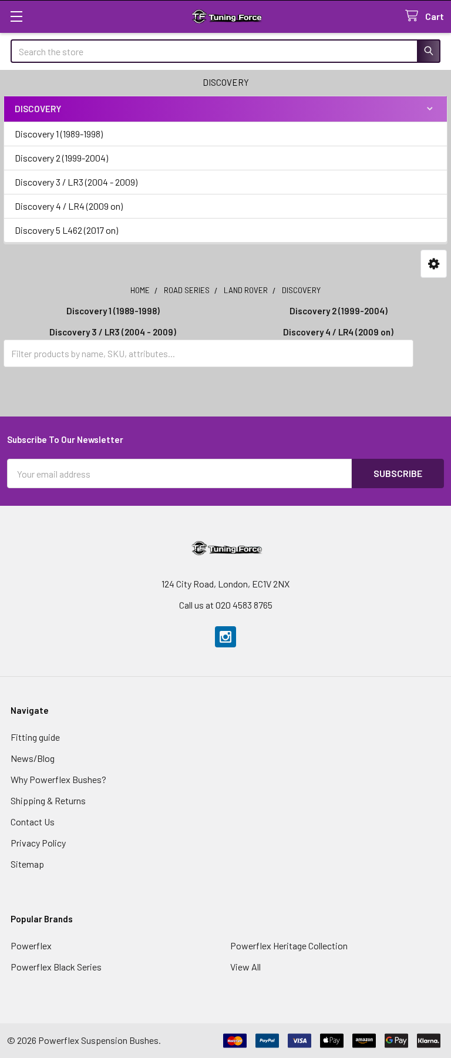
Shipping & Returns (48, 800)
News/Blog (33, 758)
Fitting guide (35, 737)
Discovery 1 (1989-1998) (59, 133)
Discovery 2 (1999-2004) (61, 157)
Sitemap (27, 863)
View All (245, 966)
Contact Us (33, 821)
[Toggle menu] (16, 16)
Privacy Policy (38, 842)
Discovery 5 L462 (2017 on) (66, 230)
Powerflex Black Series (56, 966)
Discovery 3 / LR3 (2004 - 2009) (76, 181)
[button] (433, 264)
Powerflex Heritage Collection (289, 945)
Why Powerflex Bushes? (58, 779)
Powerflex (31, 945)
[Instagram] (225, 636)
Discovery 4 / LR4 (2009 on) (69, 205)
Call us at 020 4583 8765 (225, 604)
